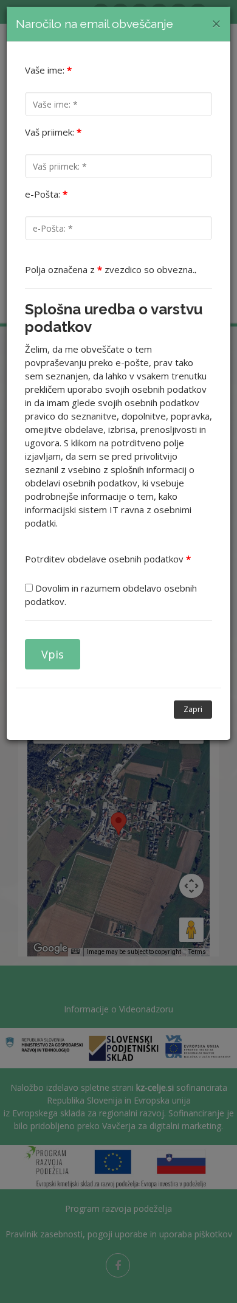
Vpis (52, 654)
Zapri (193, 709)
